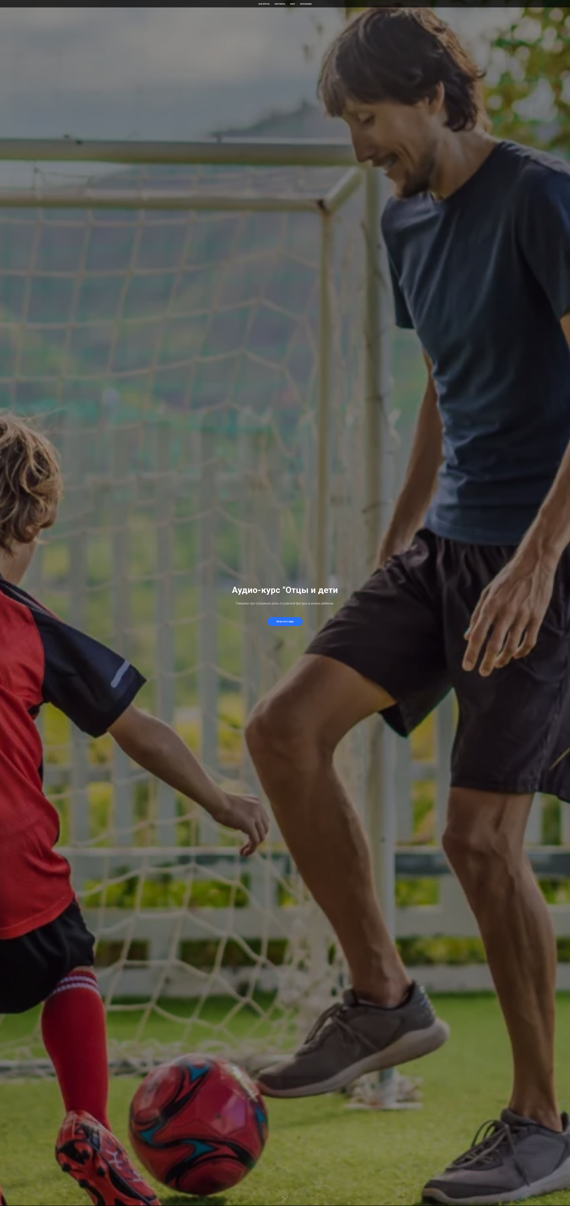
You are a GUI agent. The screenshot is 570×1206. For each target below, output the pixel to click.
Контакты (280, 4)
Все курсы (264, 4)
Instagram (306, 4)
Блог (292, 4)
